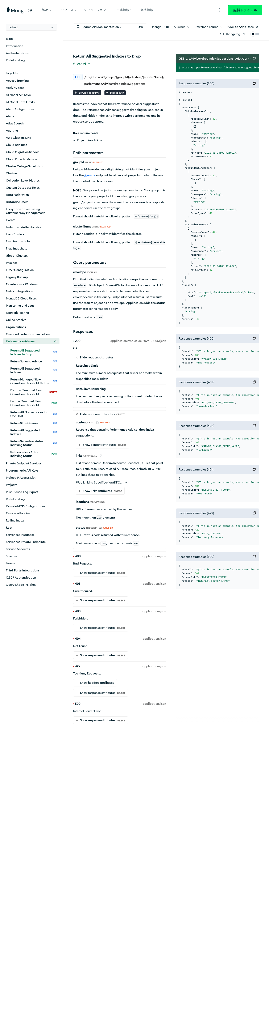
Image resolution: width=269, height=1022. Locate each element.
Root (9, 527)
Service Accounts (18, 549)
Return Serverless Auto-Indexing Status (33, 443)
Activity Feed (15, 88)
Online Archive (16, 320)
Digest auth (116, 92)
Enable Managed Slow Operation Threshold (33, 403)
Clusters (12, 173)
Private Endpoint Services (24, 463)
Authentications (17, 53)
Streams (11, 556)
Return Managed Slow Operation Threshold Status (33, 381)
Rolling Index (15, 520)
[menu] (31, 27)
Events (10, 220)
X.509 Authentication (21, 577)
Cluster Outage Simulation (24, 166)
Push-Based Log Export (22, 492)
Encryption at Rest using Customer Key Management (25, 211)
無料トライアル (245, 10)
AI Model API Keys (18, 95)
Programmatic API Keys (22, 470)
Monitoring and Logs (20, 305)
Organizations (16, 327)
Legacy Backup (17, 277)
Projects (11, 485)
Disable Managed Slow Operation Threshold (33, 392)
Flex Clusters (15, 234)
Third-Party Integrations (23, 570)
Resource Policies (18, 513)
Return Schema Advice (33, 361)
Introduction (14, 46)
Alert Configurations (20, 109)
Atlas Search (15, 123)
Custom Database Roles (23, 188)
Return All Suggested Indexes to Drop (33, 352)
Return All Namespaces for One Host (33, 414)
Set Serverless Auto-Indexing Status (33, 454)
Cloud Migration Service (23, 152)
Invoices (11, 263)
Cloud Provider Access (21, 159)
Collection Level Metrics (23, 180)
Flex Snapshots (16, 248)
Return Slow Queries (33, 423)
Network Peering (17, 313)
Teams (10, 563)
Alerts (10, 116)
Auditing (12, 130)
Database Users (17, 202)
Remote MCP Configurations (25, 506)
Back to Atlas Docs (240, 27)
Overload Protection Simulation (28, 334)
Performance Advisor (20, 341)
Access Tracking (17, 80)
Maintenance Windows (22, 284)
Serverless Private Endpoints (26, 542)
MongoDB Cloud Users (21, 298)
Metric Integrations (19, 291)
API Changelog (229, 34)
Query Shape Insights (21, 585)
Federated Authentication (24, 227)
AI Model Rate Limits (20, 102)
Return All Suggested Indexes (33, 370)
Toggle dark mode (255, 34)
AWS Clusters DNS (18, 138)
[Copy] (254, 58)
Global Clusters (17, 255)
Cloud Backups (16, 145)
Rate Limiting (15, 60)
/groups (89, 175)
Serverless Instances (20, 535)
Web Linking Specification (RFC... (99, 482)
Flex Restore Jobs (18, 241)
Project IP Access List (21, 478)
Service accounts (89, 92)
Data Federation (17, 195)
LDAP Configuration (20, 270)
